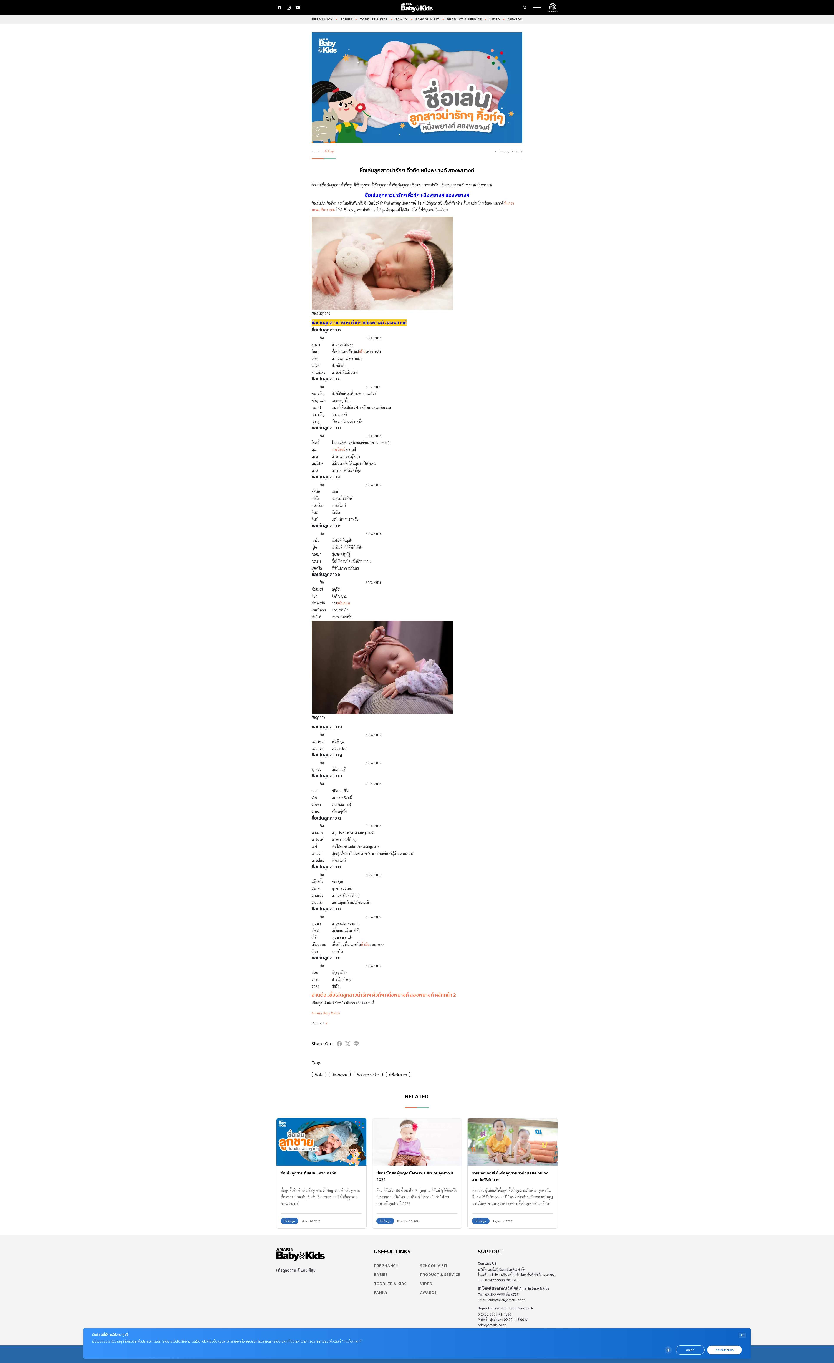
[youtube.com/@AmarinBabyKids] (298, 7)
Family (401, 19)
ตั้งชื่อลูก (330, 151)
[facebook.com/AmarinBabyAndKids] (279, 7)
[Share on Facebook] (339, 1043)
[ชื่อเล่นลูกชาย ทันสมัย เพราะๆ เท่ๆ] (321, 1141)
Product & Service (464, 19)
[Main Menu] (537, 8)
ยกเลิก (690, 1350)
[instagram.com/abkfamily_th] (288, 7)
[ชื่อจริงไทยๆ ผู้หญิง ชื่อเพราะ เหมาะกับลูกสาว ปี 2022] (417, 1141)
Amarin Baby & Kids (326, 1013)
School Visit (427, 19)
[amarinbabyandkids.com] (417, 7)
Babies (346, 19)
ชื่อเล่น (319, 1074)
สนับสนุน (343, 603)
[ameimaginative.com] (553, 7)
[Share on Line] (356, 1043)
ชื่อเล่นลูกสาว (340, 1074)
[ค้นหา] (524, 7)
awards (515, 19)
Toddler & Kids (374, 19)
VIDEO (494, 19)
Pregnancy (322, 19)
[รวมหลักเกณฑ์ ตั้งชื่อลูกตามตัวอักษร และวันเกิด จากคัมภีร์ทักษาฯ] (513, 1141)
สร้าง (362, 351)
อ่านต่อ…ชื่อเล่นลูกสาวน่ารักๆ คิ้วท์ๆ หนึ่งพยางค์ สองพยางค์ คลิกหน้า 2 (384, 995)
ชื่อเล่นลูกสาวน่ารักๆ (368, 1074)
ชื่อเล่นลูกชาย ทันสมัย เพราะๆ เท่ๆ (308, 1173)
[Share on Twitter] (347, 1043)
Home (315, 151)
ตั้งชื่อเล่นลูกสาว (398, 1074)
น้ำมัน (365, 944)
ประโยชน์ (338, 449)
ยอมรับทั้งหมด (724, 1350)
